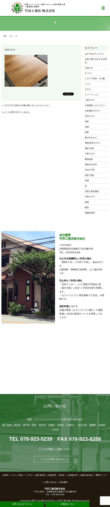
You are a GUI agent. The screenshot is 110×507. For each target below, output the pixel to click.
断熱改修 (89, 159)
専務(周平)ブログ (92, 143)
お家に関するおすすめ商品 (96, 60)
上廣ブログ (90, 100)
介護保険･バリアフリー (95, 105)
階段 (87, 207)
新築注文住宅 (91, 164)
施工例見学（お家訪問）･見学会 (50, 475)
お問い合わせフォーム (22, 504)
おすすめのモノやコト (95, 54)
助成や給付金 (86, 475)
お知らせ (89, 68)
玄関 (87, 180)
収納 (87, 127)
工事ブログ (90, 154)
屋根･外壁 (89, 148)
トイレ (88, 84)
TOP (5, 36)
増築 (87, 132)
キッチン (89, 73)
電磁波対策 (90, 213)
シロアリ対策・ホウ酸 (95, 78)
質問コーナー (102, 475)
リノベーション (92, 94)
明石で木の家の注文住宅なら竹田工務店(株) (51, 501)
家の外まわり (91, 137)
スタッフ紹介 (17, 475)
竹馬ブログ (90, 196)
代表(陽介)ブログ (92, 111)
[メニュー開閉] (103, 8)
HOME (5, 475)
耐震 (87, 202)
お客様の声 (72, 475)
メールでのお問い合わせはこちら (55, 459)
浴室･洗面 (89, 175)
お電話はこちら (67, 504)
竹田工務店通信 (92, 191)
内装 (87, 121)
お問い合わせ (50, 482)
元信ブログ (90, 116)
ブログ (88, 89)
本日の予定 (90, 170)
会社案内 (63, 482)
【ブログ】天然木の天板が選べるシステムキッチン (27, 105)
